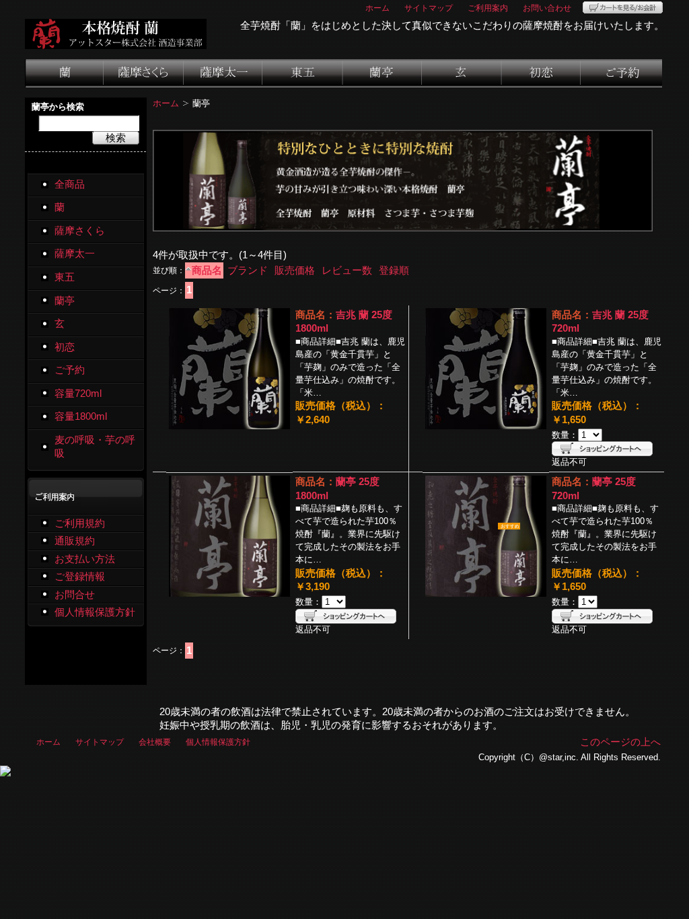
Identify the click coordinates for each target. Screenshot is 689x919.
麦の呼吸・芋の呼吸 (95, 447)
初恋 (541, 73)
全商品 (70, 184)
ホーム (377, 7)
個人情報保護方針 (95, 612)
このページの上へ (620, 742)
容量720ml (78, 393)
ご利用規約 (80, 523)
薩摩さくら (144, 73)
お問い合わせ (547, 7)
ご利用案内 (488, 7)
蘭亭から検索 (58, 107)
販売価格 (295, 270)
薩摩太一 (223, 73)
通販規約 (75, 541)
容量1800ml (81, 416)
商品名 (207, 270)
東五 (303, 73)
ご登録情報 (80, 576)
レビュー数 (347, 270)
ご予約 (621, 73)
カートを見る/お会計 (623, 7)
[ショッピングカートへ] (602, 448)
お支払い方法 (85, 559)
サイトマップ (428, 7)
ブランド (247, 270)
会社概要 (155, 741)
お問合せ (75, 594)
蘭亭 (383, 73)
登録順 (394, 270)
